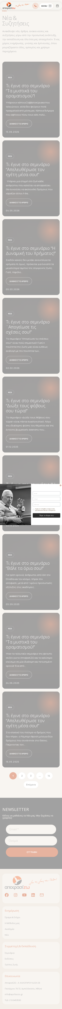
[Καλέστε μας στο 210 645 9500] (35, 6)
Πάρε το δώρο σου (46, 515)
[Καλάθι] (57, 6)
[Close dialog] (60, 485)
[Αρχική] (16, 5)
